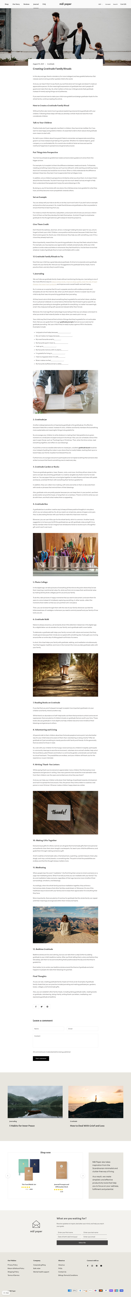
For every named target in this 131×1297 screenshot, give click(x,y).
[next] (83, 1175)
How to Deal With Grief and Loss (87, 1125)
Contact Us (62, 1272)
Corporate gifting (39, 1265)
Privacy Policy (13, 1265)
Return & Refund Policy (16, 1268)
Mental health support (41, 1272)
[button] (25, 1187)
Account (107, 4)
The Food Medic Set (29, 1184)
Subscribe (82, 1243)
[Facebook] (87, 1265)
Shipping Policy (13, 1272)
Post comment (41, 1058)
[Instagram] (92, 1265)
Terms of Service (13, 1275)
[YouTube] (101, 1265)
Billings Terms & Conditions (68, 1275)
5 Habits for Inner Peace (22, 1125)
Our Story (16, 4)
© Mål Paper (12, 1291)
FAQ (44, 4)
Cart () (123, 4)
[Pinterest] (96, 1265)
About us (61, 1265)
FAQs (60, 1268)
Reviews (26, 4)
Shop (7, 4)
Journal (36, 4)
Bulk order (36, 1268)
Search (115, 4)
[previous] (8, 1175)
